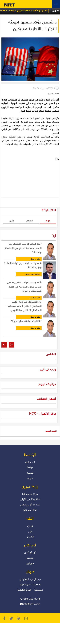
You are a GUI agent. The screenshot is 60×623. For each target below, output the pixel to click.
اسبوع (29, 221)
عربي (30, 531)
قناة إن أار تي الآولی (30, 499)
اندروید (30, 558)
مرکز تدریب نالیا (30, 494)
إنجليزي (30, 537)
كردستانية (30, 462)
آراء (54, 236)
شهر (11, 221)
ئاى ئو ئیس (30, 553)
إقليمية (30, 473)
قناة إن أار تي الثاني (30, 505)
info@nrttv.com (31, 604)
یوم (48, 221)
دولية (30, 478)
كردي (30, 526)
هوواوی (30, 563)
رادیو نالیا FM (30, 510)
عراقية (30, 468)
